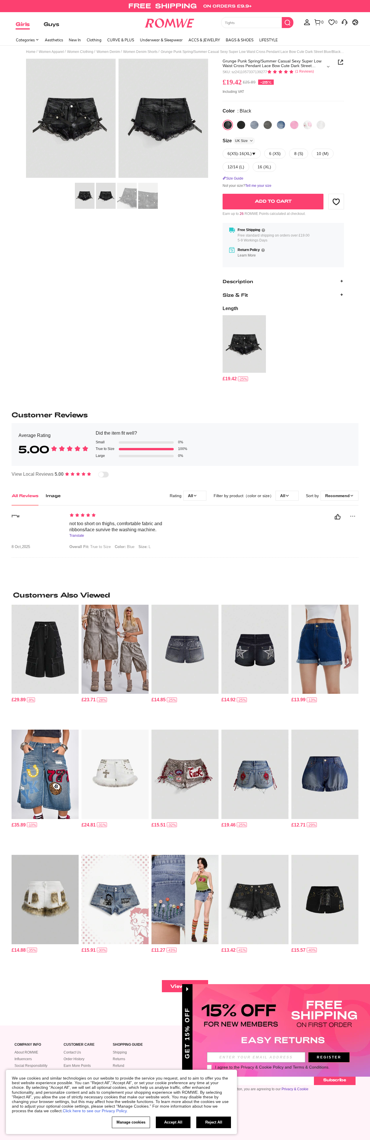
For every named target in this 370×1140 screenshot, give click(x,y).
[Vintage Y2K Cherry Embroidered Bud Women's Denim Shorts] (324, 774)
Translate (76, 536)
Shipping (120, 1052)
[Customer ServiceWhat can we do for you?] (344, 22)
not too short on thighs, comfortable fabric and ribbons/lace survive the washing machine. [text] (115, 526)
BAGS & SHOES (240, 40)
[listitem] (244, 348)
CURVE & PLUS (120, 40)
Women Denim (108, 52)
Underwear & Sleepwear (161, 40)
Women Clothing (80, 52)
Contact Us (72, 1052)
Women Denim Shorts (140, 52)
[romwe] (169, 22)
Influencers (23, 1059)
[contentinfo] (230, 379)
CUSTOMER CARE (79, 1045)
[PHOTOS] (117, 119)
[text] (118, 516)
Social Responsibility (30, 1066)
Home (31, 52)
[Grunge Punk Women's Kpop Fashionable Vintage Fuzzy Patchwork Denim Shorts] (45, 899)
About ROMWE (26, 1052)
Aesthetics (54, 40)
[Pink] (281, 125)
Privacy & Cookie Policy (262, 1067)
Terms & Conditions (310, 1067)
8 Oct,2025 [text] (21, 547)
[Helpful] (337, 516)
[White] (307, 125)
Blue (124, 547)
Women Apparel (51, 52)
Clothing (94, 40)
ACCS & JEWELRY (204, 40)
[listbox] (307, 22)
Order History (74, 1059)
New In (75, 40)
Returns (119, 1059)
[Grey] (267, 125)
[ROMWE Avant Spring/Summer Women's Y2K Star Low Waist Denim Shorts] (254, 649)
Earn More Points (77, 1066)
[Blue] (254, 125)
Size (235, 140)
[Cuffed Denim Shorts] (324, 649)
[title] (185, 595)
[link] (185, 7)
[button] (336, 201)
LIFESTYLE (268, 40)
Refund (118, 1066)
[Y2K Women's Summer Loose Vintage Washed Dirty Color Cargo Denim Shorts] (115, 649)
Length (230, 308)
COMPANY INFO (27, 1045)
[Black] (228, 125)
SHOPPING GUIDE (128, 1045)
